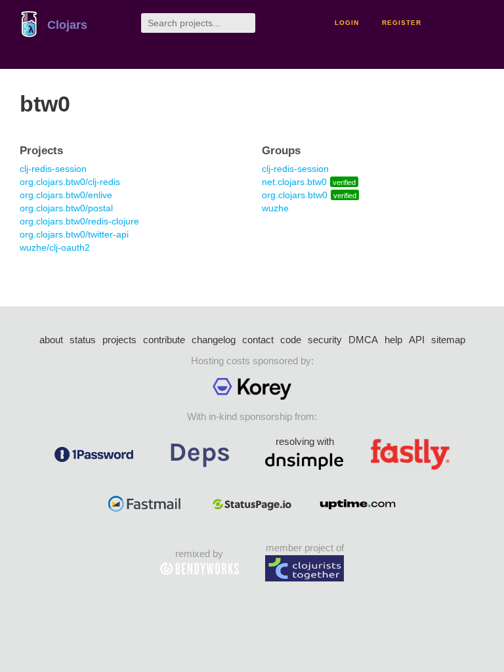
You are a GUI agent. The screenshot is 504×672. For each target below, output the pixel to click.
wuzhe (275, 208)
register (401, 22)
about (51, 339)
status (83, 339)
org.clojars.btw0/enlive (66, 195)
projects (119, 339)
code (290, 339)
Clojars (67, 25)
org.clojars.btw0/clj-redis (70, 182)
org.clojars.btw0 (294, 195)
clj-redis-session (53, 168)
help (393, 339)
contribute (164, 339)
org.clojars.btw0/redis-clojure (79, 221)
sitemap (448, 339)
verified (344, 182)
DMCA (363, 339)
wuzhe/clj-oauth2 (55, 247)
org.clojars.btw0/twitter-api (74, 234)
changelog (214, 339)
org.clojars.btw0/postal (66, 208)
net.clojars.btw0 (294, 182)
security (325, 339)
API (417, 339)
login (347, 22)
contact (258, 339)
